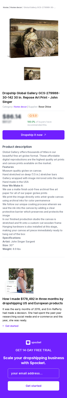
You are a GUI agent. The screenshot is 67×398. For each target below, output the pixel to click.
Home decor (20, 106)
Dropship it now (32, 134)
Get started (11, 325)
